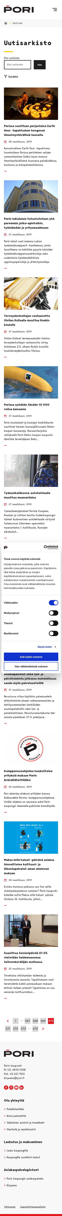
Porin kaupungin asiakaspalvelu (24, 1178)
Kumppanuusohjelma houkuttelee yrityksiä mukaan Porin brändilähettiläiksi (28, 775)
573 (23, 1028)
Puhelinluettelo (15, 1109)
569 (43, 1020)
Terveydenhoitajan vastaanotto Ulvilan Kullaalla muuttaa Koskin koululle (27, 320)
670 (35, 1028)
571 (8, 1028)
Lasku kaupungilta (17, 1150)
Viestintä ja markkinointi (21, 1129)
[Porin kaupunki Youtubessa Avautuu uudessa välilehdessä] (16, 1087)
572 (15, 1028)
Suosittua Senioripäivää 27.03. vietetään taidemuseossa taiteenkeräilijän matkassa (26, 957)
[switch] (53, 613)
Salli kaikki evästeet (31, 656)
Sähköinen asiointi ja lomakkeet (25, 1122)
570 (50, 1020)
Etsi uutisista (11, 58)
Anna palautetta (16, 1115)
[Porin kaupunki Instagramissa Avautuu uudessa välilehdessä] (11, 1087)
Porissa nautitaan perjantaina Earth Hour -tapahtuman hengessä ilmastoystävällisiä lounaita (29, 130)
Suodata (13, 76)
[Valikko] (54, 9)
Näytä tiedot (45, 646)
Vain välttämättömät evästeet (31, 666)
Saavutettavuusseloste (32, 1206)
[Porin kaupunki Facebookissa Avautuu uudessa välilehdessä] (6, 1087)
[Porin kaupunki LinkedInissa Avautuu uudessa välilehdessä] (21, 1087)
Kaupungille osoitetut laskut (23, 1157)
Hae (40, 64)
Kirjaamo (11, 1185)
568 (35, 1020)
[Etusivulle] (19, 9)
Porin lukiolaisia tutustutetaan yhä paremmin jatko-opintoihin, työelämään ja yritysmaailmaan (29, 223)
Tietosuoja (9, 1206)
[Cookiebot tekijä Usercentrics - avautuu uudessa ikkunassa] (44, 547)
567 (27, 1020)
